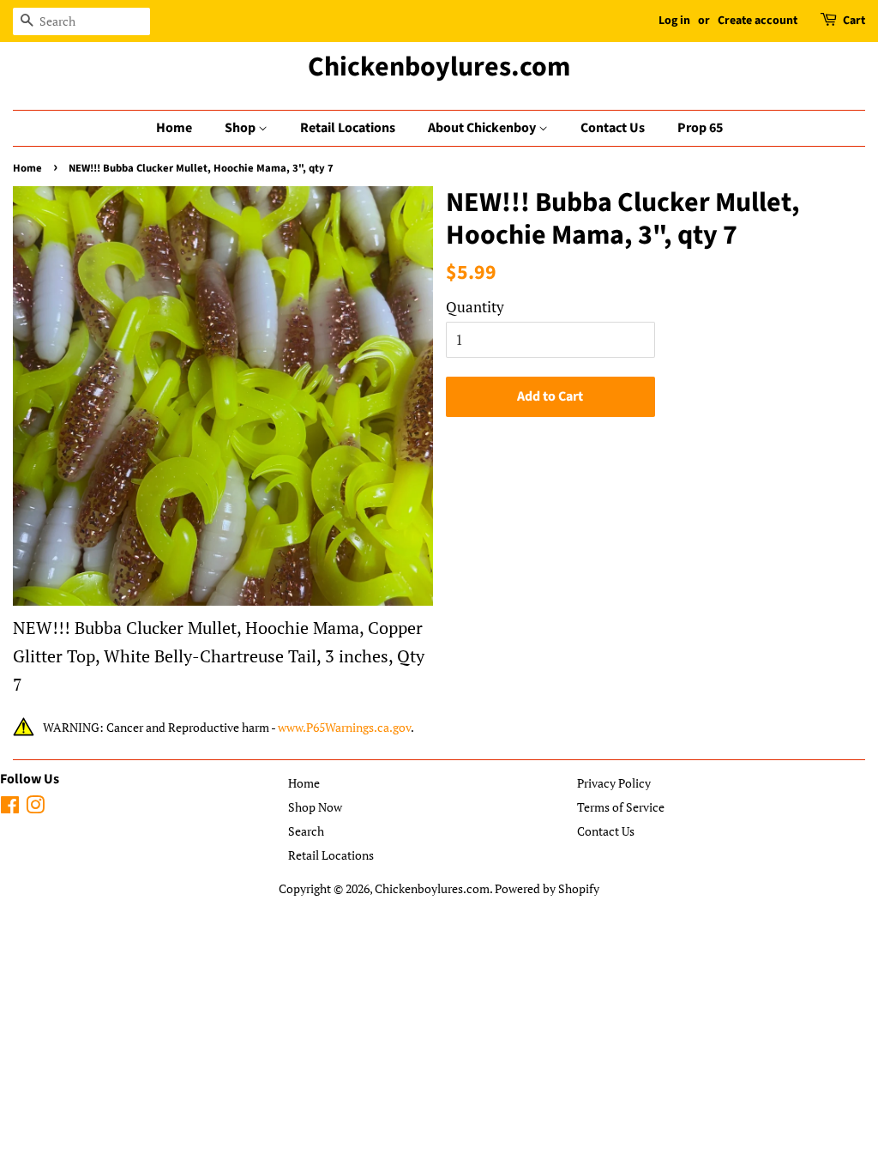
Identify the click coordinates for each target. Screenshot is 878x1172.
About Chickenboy (483, 127)
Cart (854, 20)
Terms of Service (621, 807)
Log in (674, 20)
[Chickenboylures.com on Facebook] (10, 808)
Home (174, 127)
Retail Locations (347, 127)
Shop (241, 127)
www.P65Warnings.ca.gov (344, 727)
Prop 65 (700, 127)
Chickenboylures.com (439, 67)
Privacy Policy (614, 783)
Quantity (475, 307)
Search (306, 831)
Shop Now (315, 807)
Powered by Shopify (547, 888)
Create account (757, 20)
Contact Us (612, 127)
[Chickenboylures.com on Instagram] (35, 808)
